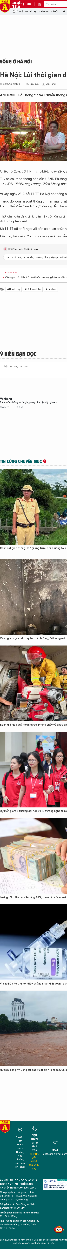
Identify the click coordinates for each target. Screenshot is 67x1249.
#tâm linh (51, 289)
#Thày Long (13, 289)
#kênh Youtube (33, 289)
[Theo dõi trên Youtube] (29, 4)
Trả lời (20, 407)
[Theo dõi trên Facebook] (24, 4)
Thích (4, 407)
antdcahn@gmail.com (55, 1154)
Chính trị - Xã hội (48, 11)
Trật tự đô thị (27, 11)
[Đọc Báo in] (41, 4)
